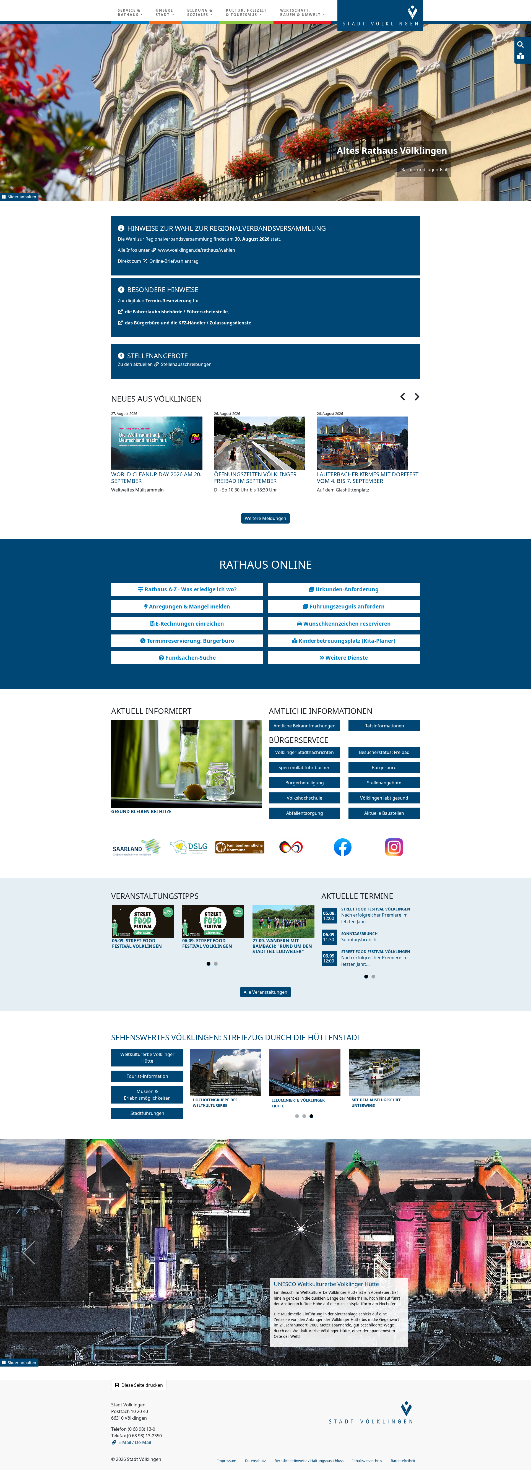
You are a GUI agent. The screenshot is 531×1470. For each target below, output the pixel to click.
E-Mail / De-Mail (134, 1442)
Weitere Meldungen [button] (265, 518)
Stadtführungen (147, 1113)
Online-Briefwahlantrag (174, 261)
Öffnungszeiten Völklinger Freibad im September (255, 477)
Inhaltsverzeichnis (367, 1460)
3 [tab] (312, 1117)
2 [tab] (216, 964)
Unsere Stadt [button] (164, 12)
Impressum (226, 1460)
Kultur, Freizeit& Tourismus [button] (246, 12)
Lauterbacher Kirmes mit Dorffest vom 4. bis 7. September (367, 477)
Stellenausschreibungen (186, 364)
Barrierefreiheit (403, 1460)
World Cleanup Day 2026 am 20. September (156, 477)
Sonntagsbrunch (359, 933)
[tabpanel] (143, 928)
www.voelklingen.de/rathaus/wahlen (196, 250)
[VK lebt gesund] (188, 847)
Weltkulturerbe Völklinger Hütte (147, 1057)
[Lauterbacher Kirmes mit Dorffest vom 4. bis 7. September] (368, 443)
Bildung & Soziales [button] (200, 12)
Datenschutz (255, 1460)
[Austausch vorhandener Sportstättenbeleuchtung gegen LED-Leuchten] (186, 767)
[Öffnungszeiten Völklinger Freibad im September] (265, 443)
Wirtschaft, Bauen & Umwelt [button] (301, 12)
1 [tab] (209, 964)
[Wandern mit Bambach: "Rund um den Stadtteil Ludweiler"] (283, 921)
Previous (130, 771)
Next (243, 771)
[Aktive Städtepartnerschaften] (291, 847)
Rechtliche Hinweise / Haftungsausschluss (309, 1460)
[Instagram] (394, 847)
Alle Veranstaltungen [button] (265, 992)
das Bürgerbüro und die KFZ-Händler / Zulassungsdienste (188, 323)
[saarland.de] (136, 847)
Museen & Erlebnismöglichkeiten (147, 1094)
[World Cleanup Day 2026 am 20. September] (162, 443)
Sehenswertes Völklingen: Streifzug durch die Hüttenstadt (236, 1037)
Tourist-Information (147, 1076)
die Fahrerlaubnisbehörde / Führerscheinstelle (176, 312)
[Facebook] (342, 847)
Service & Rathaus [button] (129, 12)
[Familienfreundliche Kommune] (240, 847)
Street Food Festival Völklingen (375, 909)
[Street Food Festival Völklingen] (143, 921)
